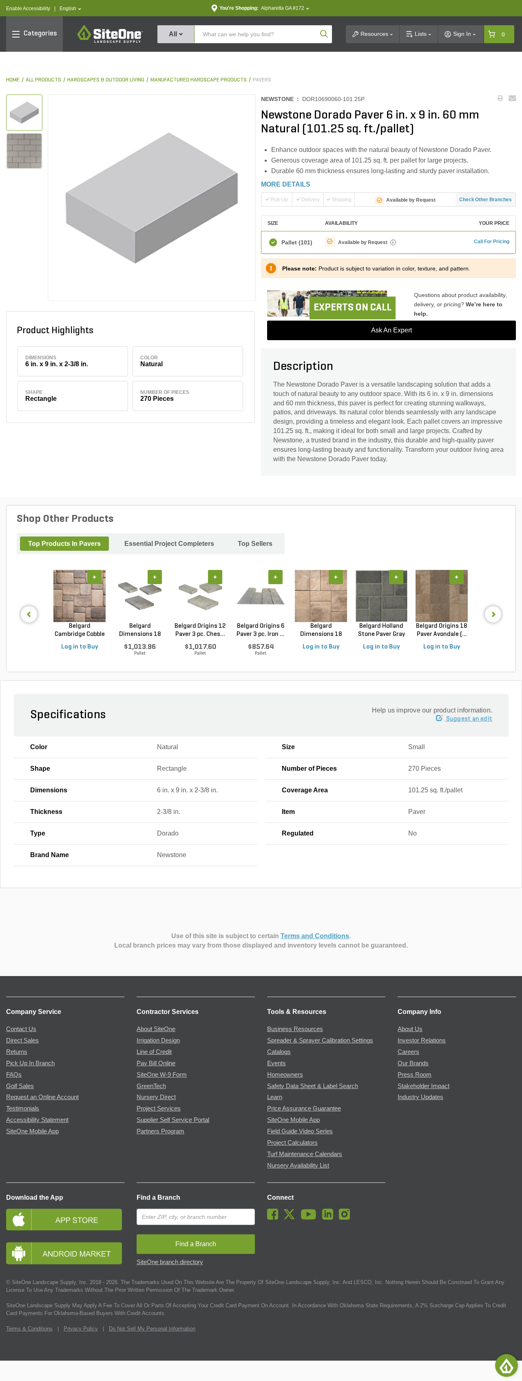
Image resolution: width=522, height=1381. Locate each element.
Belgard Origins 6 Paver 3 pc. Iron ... (261, 630)
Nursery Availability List (298, 1165)
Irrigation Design (158, 1040)
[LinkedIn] (329, 1217)
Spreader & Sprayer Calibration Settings (320, 1040)
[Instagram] (346, 1217)
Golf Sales (20, 1086)
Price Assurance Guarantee (304, 1108)
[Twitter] (291, 1217)
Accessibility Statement (37, 1120)
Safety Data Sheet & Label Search (312, 1086)
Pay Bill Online (156, 1063)
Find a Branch (158, 1197)
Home (13, 80)
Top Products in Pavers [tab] (64, 543)
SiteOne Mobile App (32, 1131)
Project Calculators (292, 1142)
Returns (16, 1052)
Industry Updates (420, 1097)
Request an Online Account (42, 1097)
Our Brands (413, 1063)
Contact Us (21, 1029)
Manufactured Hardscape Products (198, 80)
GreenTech (151, 1086)
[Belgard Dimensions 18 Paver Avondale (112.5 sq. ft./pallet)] (321, 596)
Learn (274, 1097)
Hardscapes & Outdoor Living (105, 80)
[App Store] (65, 1219)
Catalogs (279, 1052)
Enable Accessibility (28, 8)
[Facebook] (274, 1217)
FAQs (14, 1074)
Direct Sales (22, 1040)
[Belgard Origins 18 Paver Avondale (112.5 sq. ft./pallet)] (442, 596)
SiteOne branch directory (170, 1262)
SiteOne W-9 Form (162, 1074)
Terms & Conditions (29, 1329)
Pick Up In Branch (30, 1063)
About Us (410, 1029)
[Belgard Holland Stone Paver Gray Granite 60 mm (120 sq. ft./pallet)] (381, 596)
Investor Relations (422, 1040)
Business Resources (295, 1029)
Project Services (159, 1108)
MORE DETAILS (285, 184)
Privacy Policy (81, 1329)
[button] (70, 8)
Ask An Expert (391, 330)
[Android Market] (65, 1253)
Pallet (296, 242)
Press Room (414, 1074)
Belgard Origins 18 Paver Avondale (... (441, 630)
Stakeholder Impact (423, 1086)
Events (276, 1063)
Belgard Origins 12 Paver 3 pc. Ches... (200, 630)
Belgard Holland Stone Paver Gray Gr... (381, 630)
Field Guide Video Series (300, 1131)
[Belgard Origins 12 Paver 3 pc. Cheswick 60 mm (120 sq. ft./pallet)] (200, 596)
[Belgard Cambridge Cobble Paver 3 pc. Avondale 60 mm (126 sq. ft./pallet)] (79, 596)
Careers (408, 1052)
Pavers (262, 80)
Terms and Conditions (315, 935)
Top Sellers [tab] (255, 543)
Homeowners (285, 1074)
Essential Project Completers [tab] (169, 543)
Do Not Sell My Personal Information (152, 1329)
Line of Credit (154, 1052)
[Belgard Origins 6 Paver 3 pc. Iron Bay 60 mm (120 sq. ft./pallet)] (260, 596)
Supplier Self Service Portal (173, 1120)
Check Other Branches (485, 199)
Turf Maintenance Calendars (304, 1154)
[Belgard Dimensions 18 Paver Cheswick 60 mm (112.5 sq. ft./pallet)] (140, 596)
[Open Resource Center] (506, 1365)
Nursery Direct (156, 1097)
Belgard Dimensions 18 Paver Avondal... (321, 630)
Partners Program (160, 1131)
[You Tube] (311, 1217)
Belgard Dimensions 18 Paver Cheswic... (139, 630)
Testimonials (22, 1108)
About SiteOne (156, 1029)
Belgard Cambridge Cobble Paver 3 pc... (80, 630)
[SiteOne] (110, 41)
